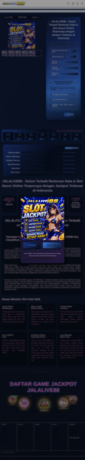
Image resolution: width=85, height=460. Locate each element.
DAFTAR (51, 245)
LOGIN (32, 245)
